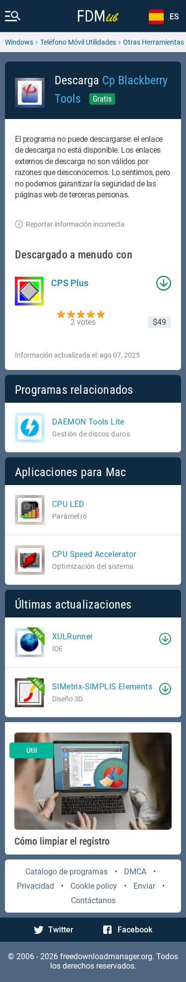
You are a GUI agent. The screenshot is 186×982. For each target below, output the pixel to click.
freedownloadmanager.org (106, 956)
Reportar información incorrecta (75, 224)
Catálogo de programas (66, 871)
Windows (19, 42)
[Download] (165, 639)
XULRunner (72, 636)
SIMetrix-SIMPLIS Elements (102, 686)
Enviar (144, 886)
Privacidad (35, 886)
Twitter (60, 929)
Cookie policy (93, 886)
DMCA (135, 871)
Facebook (135, 929)
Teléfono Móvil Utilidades (78, 42)
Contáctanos (93, 900)
